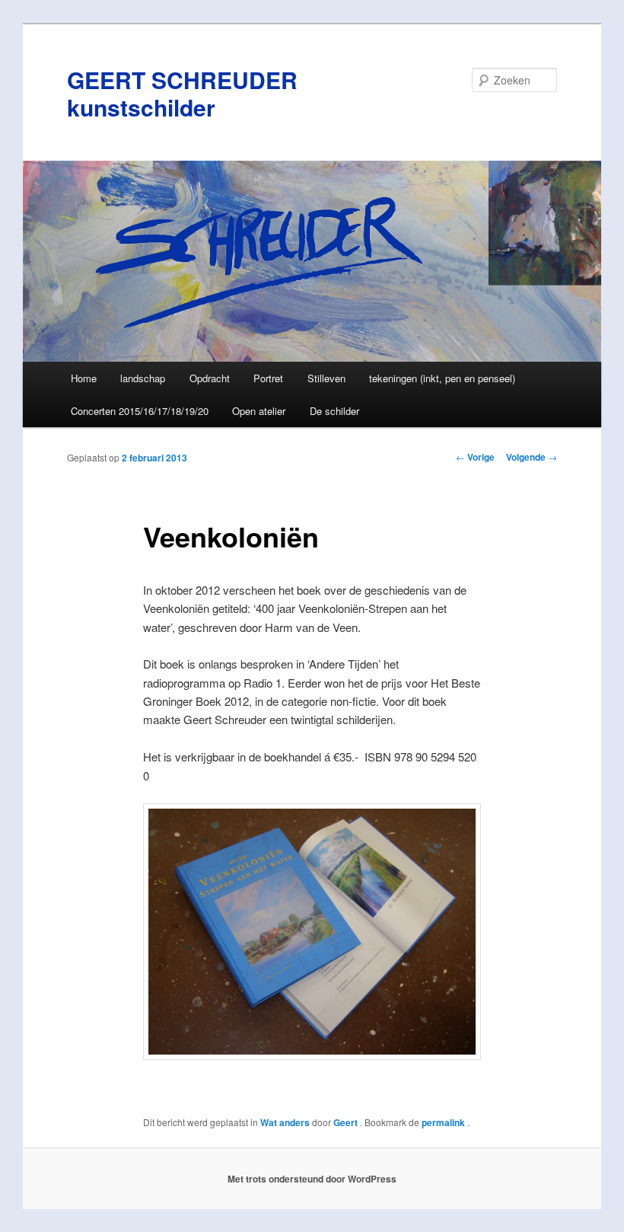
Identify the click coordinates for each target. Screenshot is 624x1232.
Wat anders (285, 1122)
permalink (444, 1122)
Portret (268, 378)
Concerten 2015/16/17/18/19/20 (140, 411)
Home (84, 378)
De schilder (334, 411)
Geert (346, 1122)
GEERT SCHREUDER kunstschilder (182, 93)
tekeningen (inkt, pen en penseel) (442, 378)
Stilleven (326, 378)
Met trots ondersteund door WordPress (312, 1179)
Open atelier (258, 411)
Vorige (475, 457)
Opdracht (209, 378)
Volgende (531, 457)
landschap (142, 378)
